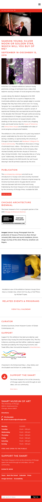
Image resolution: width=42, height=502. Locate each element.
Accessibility (18, 479)
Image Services (6, 479)
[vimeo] (13, 492)
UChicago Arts (20, 486)
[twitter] (2, 492)
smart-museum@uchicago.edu (15, 419)
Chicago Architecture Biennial (15, 212)
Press (29, 475)
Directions (5, 413)
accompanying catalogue (13, 174)
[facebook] (6, 492)
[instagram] (9, 492)
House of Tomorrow (31, 124)
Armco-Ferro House (11, 127)
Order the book (6, 194)
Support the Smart (23, 375)
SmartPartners (35, 347)
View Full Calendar (21, 309)
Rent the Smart (12, 475)
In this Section (7, 10)
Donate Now (7, 469)
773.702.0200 (8, 417)
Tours (3, 475)
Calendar (22, 475)
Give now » (14, 389)
